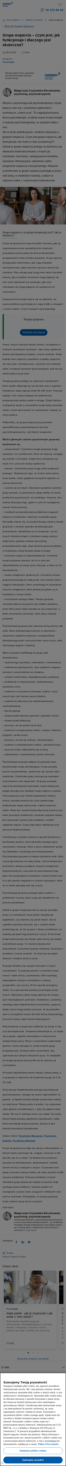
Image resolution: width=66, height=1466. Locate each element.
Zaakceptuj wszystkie (33, 1459)
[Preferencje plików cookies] (2, 1462)
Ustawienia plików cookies (33, 1450)
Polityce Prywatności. (16, 1444)
